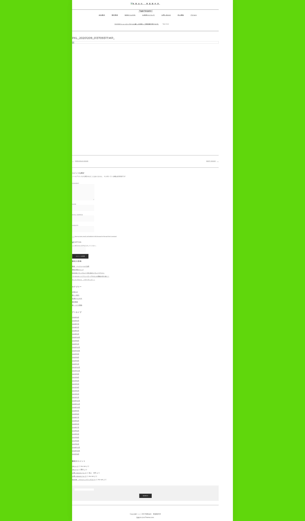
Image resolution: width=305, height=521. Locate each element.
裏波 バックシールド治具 (80, 266)
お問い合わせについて (79, 473)
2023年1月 (75, 344)
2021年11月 (76, 371)
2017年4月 (75, 441)
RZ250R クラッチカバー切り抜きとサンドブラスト (88, 273)
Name (74, 204)
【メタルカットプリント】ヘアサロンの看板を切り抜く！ (90, 276)
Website (75, 225)
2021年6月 (75, 381)
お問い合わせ (166, 15)
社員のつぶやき (130, 15)
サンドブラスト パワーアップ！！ (83, 280)
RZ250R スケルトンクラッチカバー (84, 479)
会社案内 (102, 15)
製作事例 (115, 15)
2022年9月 (75, 354)
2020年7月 (75, 417)
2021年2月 (75, 394)
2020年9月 (75, 411)
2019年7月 (75, 427)
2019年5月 (75, 434)
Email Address (77, 215)
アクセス (194, 15)
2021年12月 (76, 367)
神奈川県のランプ (78, 270)
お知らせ (75, 292)
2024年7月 (75, 324)
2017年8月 (75, 437)
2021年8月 (75, 377)
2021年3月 (75, 391)
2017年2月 (75, 444)
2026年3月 (75, 321)
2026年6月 (75, 317)
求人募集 (181, 15)
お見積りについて (148, 15)
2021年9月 (75, 374)
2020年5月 (75, 424)
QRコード (75, 466)
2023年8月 (75, 341)
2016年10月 (76, 451)
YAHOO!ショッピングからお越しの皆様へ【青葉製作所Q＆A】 (136, 24)
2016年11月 (76, 447)
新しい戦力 (75, 295)
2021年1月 (75, 397)
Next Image (211, 161)
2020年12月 (76, 401)
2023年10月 (76, 337)
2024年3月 (75, 331)
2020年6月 (75, 421)
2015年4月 (75, 454)
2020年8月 (75, 414)
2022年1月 (75, 364)
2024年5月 (75, 327)
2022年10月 (76, 351)
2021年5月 (75, 384)
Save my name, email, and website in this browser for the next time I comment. (96, 236)
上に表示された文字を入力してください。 (84, 245)
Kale (138, 517)
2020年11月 (76, 404)
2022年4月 (75, 361)
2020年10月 (76, 407)
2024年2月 (75, 334)
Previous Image (81, 161)
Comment (75, 183)
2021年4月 (75, 387)
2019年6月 (75, 431)
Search (145, 495)
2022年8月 (75, 357)
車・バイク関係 (77, 305)
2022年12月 (76, 347)
